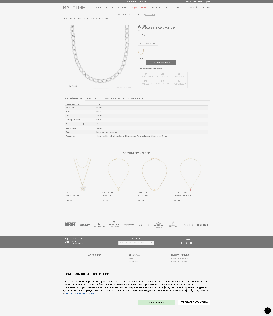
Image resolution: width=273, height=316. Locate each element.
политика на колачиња (80, 293)
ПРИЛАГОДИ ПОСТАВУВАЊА (194, 302)
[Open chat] (267, 310)
